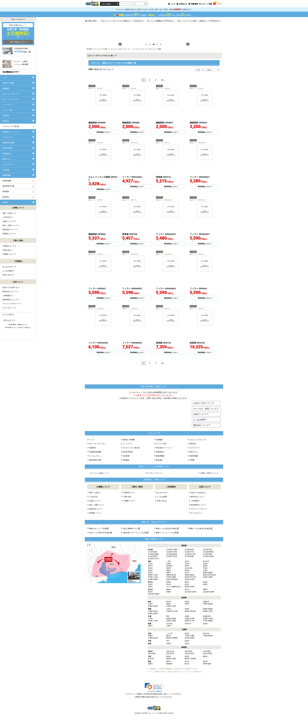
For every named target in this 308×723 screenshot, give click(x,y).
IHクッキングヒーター (97, 444)
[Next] (188, 44)
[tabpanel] (154, 29)
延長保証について (96, 509)
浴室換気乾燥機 (95, 452)
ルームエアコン (95, 456)
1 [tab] (147, 45)
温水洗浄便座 (128, 452)
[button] (154, 687)
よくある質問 (199, 420)
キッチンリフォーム (155, 473)
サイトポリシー (196, 513)
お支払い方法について (202, 403)
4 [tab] (157, 45)
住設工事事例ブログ (130, 528)
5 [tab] (161, 45)
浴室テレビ (193, 452)
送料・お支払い (95, 493)
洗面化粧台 (160, 452)
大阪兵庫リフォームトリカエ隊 (135, 533)
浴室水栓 (192, 444)
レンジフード (128, 444)
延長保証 (159, 460)
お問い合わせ (162, 501)
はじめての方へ (163, 493)
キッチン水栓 (161, 444)
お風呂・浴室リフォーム (209, 473)
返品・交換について (96, 505)
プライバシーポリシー (199, 509)
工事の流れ (127, 497)
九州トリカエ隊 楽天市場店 (99, 533)
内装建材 (126, 460)
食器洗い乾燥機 (128, 440)
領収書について (95, 513)
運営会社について (201, 425)
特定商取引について (198, 505)
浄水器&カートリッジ (164, 448)
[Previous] (120, 44)
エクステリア (194, 448)
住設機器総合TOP (10, 72)
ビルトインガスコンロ (97, 55)
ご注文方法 (93, 497)
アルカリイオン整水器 (131, 448)
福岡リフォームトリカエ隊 (166, 533)
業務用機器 (160, 456)
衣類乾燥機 (193, 456)
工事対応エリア (129, 493)
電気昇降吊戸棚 (95, 460)
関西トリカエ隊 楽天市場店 (200, 528)
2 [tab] (150, 45)
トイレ (91, 440)
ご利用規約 (195, 501)
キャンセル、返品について (204, 409)
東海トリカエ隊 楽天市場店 (166, 528)
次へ (163, 80)
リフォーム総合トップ (99, 473)
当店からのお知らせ (198, 493)
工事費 (191, 460)
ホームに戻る (7, 314)
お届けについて (200, 414)
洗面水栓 (92, 448)
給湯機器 (159, 440)
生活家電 (126, 456)
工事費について (129, 501)
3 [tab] (154, 45)
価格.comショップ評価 (98, 528)
